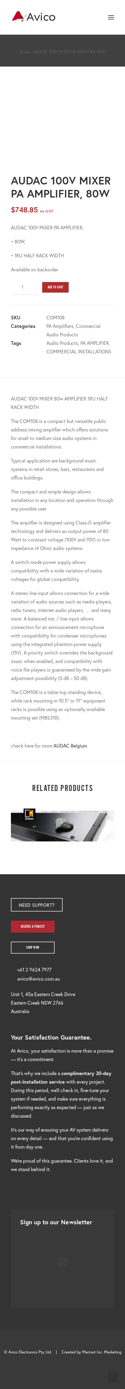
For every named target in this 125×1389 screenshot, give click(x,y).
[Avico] (33, 17)
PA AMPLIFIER (94, 343)
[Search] (93, 17)
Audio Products (62, 343)
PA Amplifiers (59, 326)
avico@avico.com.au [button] (38, 978)
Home (25, 51)
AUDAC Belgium (70, 745)
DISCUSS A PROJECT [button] (33, 926)
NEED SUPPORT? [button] (36, 905)
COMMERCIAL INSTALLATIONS (78, 351)
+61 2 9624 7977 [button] (34, 969)
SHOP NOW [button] (32, 947)
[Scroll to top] (113, 1376)
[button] (111, 17)
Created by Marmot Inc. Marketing (91, 1352)
